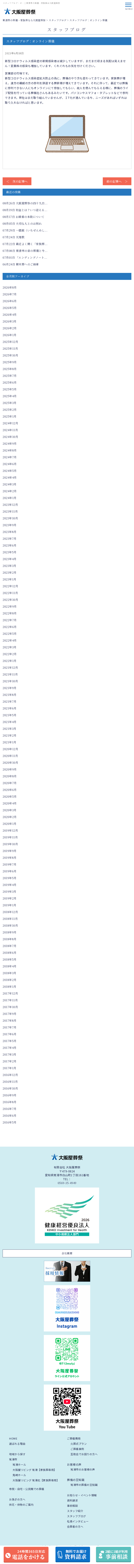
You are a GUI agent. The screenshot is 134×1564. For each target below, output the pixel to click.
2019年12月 (10, 830)
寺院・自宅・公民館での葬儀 (26, 1489)
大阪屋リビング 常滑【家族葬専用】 (35, 1470)
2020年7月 (10, 783)
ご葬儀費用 (74, 1438)
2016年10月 (10, 1088)
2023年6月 (10, 545)
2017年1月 (9, 1068)
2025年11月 (10, 349)
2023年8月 (10, 532)
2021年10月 (10, 681)
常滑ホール (19, 1464)
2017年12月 (10, 993)
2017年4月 (10, 1048)
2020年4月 (10, 803)
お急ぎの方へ (17, 1499)
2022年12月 (10, 586)
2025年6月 (10, 382)
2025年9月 (10, 362)
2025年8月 (10, 369)
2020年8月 (10, 776)
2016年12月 (10, 1075)
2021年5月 (10, 715)
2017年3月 (9, 1054)
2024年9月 (10, 444)
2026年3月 (10, 321)
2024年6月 (10, 464)
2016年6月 (10, 1116)
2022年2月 (10, 654)
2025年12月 (10, 342)
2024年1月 (10, 498)
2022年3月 (10, 647)
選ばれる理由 (17, 1443)
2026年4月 (10, 315)
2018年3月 (9, 973)
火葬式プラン (78, 1443)
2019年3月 (9, 892)
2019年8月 (10, 858)
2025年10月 (10, 355)
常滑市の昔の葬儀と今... (25, 251)
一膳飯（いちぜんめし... (25, 230)
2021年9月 (10, 688)
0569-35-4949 (67, 1183)
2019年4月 (10, 885)
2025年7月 (10, 376)
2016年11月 (10, 1082)
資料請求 (72, 1500)
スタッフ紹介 (75, 1511)
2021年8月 (10, 695)
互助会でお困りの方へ (84, 1454)
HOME (13, 1438)
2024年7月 (10, 457)
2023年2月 (10, 573)
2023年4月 (10, 559)
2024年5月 (10, 471)
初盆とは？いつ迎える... (25, 210)
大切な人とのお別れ (22, 224)
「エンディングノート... (25, 258)
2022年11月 (10, 593)
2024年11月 (10, 430)
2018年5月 (10, 959)
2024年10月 (10, 437)
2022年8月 (10, 613)
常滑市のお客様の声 (82, 1469)
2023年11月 (10, 511)
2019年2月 (10, 898)
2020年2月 (10, 817)
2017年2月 (10, 1061)
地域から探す (17, 1454)
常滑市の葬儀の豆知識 (84, 1485)
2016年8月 (10, 1102)
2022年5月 (10, 634)
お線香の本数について (23, 217)
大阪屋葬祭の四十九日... (25, 203)
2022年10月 (10, 600)
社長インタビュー (78, 1521)
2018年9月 (10, 932)
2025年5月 (10, 389)
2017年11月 (10, 1000)
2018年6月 (10, 953)
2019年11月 (10, 837)
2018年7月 (10, 946)
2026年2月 (10, 328)
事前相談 (72, 1505)
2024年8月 (10, 450)
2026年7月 (10, 294)
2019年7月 (10, 864)
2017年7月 (10, 1027)
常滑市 (13, 1459)
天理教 (13, 237)
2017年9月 (10, 1014)
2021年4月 (10, 722)
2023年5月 (10, 552)
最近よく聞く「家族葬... (25, 244)
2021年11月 (10, 674)
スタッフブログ (76, 1516)
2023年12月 (10, 505)
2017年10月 (10, 1007)
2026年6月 (10, 301)
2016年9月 (10, 1095)
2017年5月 (10, 1041)
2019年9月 (10, 851)
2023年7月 (10, 539)
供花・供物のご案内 (21, 1504)
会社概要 (67, 1253)
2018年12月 (10, 912)
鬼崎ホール (19, 1475)
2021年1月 (9, 742)
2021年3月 (9, 729)
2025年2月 (10, 410)
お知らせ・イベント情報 (82, 1495)
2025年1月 (10, 416)
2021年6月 (10, 708)
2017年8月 (10, 1021)
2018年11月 (10, 919)
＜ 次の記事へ (17, 181)
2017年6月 (10, 1034)
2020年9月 (10, 769)
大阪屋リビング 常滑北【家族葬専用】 (36, 1480)
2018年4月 (10, 966)
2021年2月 (10, 735)
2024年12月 (10, 423)
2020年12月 (10, 749)
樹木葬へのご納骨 (21, 264)
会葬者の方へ (75, 1526)
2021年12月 (10, 668)
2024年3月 (10, 484)
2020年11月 (10, 756)
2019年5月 (10, 878)
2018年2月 (10, 980)
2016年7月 (10, 1109)
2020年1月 (10, 824)
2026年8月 (10, 287)
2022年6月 (10, 627)
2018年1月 (9, 987)
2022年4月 (10, 640)
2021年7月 (10, 702)
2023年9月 (10, 525)
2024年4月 (10, 478)
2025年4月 (10, 396)
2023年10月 (10, 518)
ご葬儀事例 (77, 1449)
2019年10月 (10, 844)
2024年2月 (10, 491)
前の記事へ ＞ (117, 181)
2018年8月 (10, 939)
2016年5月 (10, 1122)
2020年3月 (10, 810)
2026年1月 (10, 335)
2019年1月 (9, 905)
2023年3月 (9, 566)
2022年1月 (10, 661)
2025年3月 (10, 403)
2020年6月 (10, 790)
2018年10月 (10, 926)
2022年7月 (10, 620)
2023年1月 (9, 579)
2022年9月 (10, 606)
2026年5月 (10, 308)
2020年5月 (10, 797)
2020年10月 (10, 763)
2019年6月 (10, 871)
